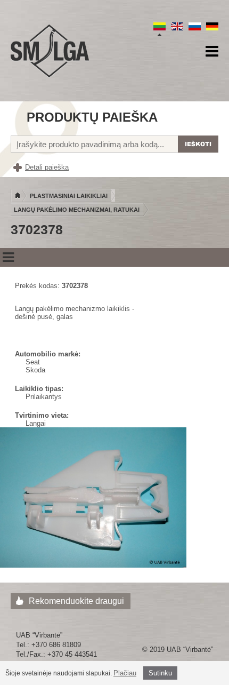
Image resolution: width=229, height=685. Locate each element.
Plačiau (124, 673)
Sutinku (160, 673)
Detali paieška (47, 167)
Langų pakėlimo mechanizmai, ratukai (77, 209)
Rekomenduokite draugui (76, 601)
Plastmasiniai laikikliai (69, 196)
